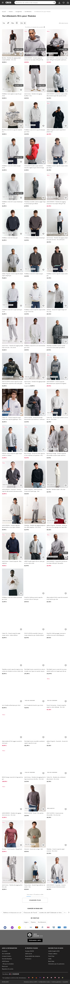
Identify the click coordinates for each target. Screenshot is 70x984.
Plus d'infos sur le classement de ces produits (34, 27)
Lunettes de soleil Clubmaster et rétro (50, 912)
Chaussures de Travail (30, 912)
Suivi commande (6, 953)
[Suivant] (69, 912)
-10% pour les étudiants (8, 964)
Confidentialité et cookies (44, 981)
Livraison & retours (6, 956)
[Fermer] (25, 23)
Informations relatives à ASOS (30, 981)
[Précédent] (1, 912)
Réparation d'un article (7, 969)
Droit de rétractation (7, 958)
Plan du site (5, 966)
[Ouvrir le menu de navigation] (2, 2)
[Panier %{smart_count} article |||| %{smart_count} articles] (68, 2)
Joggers (26, 922)
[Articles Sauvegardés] (63, 2)
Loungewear (19, 11)
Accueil (4, 11)
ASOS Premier (5, 961)
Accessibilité (65, 981)
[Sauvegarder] (21, 54)
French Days (51, 956)
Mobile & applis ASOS (53, 951)
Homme (11, 11)
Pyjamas (33, 922)
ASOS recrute (28, 953)
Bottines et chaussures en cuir (12, 912)
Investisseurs (28, 958)
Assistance (4, 951)
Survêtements (28, 11)
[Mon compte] (59, 2)
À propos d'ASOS (29, 951)
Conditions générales (56, 981)
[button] (28, 977)
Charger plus (35, 900)
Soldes (49, 958)
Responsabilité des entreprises (32, 956)
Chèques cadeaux (52, 953)
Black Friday (51, 961)
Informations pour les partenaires (56, 964)
